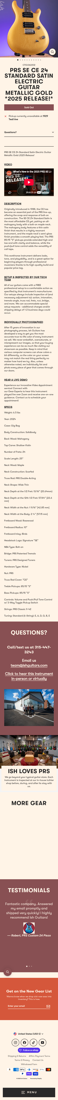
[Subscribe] (48, 1006)
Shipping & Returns (17, 1056)
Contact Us (38, 1060)
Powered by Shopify (36, 1078)
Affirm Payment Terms (39, 1056)
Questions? (10, 132)
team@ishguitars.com (29, 665)
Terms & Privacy (22, 1060)
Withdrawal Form (29, 1064)
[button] (8, 972)
